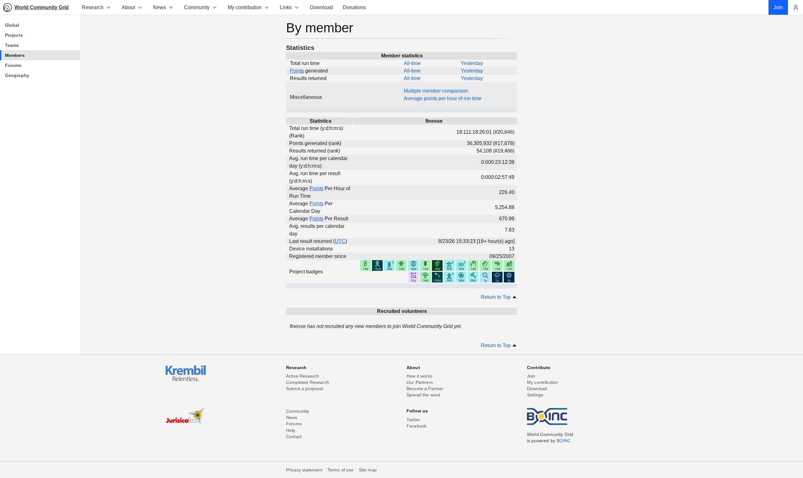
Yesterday (472, 63)
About (128, 7)
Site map (368, 469)
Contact (294, 436)
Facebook (417, 425)
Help (290, 430)
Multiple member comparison (436, 91)
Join (531, 376)
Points (297, 70)
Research (93, 7)
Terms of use (340, 469)
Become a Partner (425, 388)
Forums (294, 423)
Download (537, 388)
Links (286, 7)
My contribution (245, 7)
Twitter (413, 419)
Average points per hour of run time (442, 98)
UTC (340, 241)
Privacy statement (304, 469)
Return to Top (496, 297)
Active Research (302, 376)
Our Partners (420, 382)
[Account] (795, 7)
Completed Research (307, 382)
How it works (419, 376)
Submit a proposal (304, 388)
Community (197, 7)
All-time (412, 63)
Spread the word (423, 394)
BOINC (563, 440)
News (159, 7)
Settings (535, 394)
